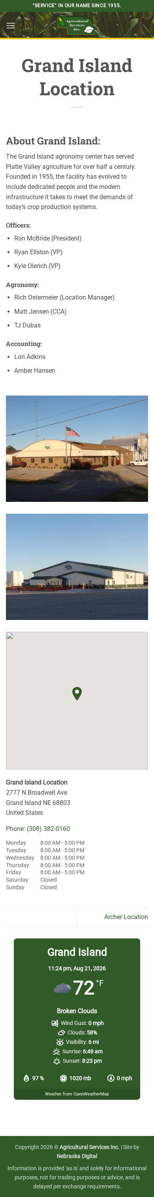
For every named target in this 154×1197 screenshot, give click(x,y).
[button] (10, 25)
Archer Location (126, 917)
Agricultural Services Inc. (90, 1147)
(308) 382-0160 (48, 829)
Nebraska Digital (77, 1156)
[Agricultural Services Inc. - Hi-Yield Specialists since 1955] (77, 25)
